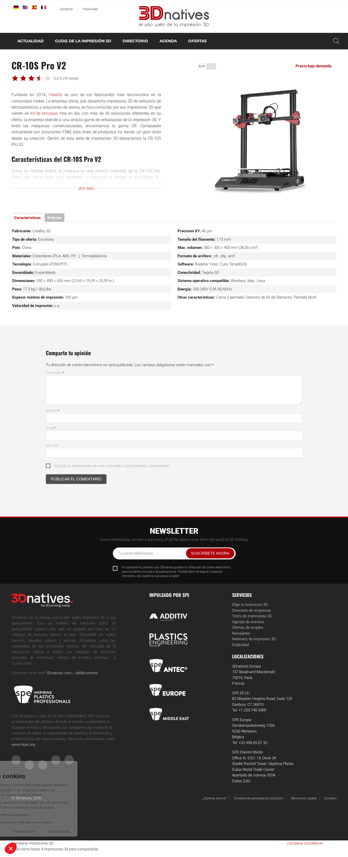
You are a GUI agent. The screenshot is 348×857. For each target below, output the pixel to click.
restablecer (313, 843)
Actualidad (30, 41)
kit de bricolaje (44, 113)
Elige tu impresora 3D (250, 604)
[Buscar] (336, 41)
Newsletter (241, 633)
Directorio (135, 41)
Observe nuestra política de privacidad (36, 815)
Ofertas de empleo (247, 627)
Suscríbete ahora (210, 553)
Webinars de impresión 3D (254, 639)
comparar (295, 843)
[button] (11, 848)
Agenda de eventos (248, 622)
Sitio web (52, 445)
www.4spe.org (23, 744)
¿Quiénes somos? (214, 798)
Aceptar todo (94, 831)
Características (27, 217)
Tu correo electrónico (135, 553)
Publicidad (90, 9)
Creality (55, 94)
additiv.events (86, 673)
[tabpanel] (262, 137)
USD (211, 66)
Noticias (54, 217)
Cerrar (23, 831)
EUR (202, 66)
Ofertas (197, 41)
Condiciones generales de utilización (259, 798)
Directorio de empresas (251, 610)
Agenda (168, 41)
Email (51, 428)
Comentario (55, 373)
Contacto (66, 9)
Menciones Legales (304, 798)
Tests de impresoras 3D (252, 616)
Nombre (52, 411)
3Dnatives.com (59, 673)
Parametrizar (58, 831)
